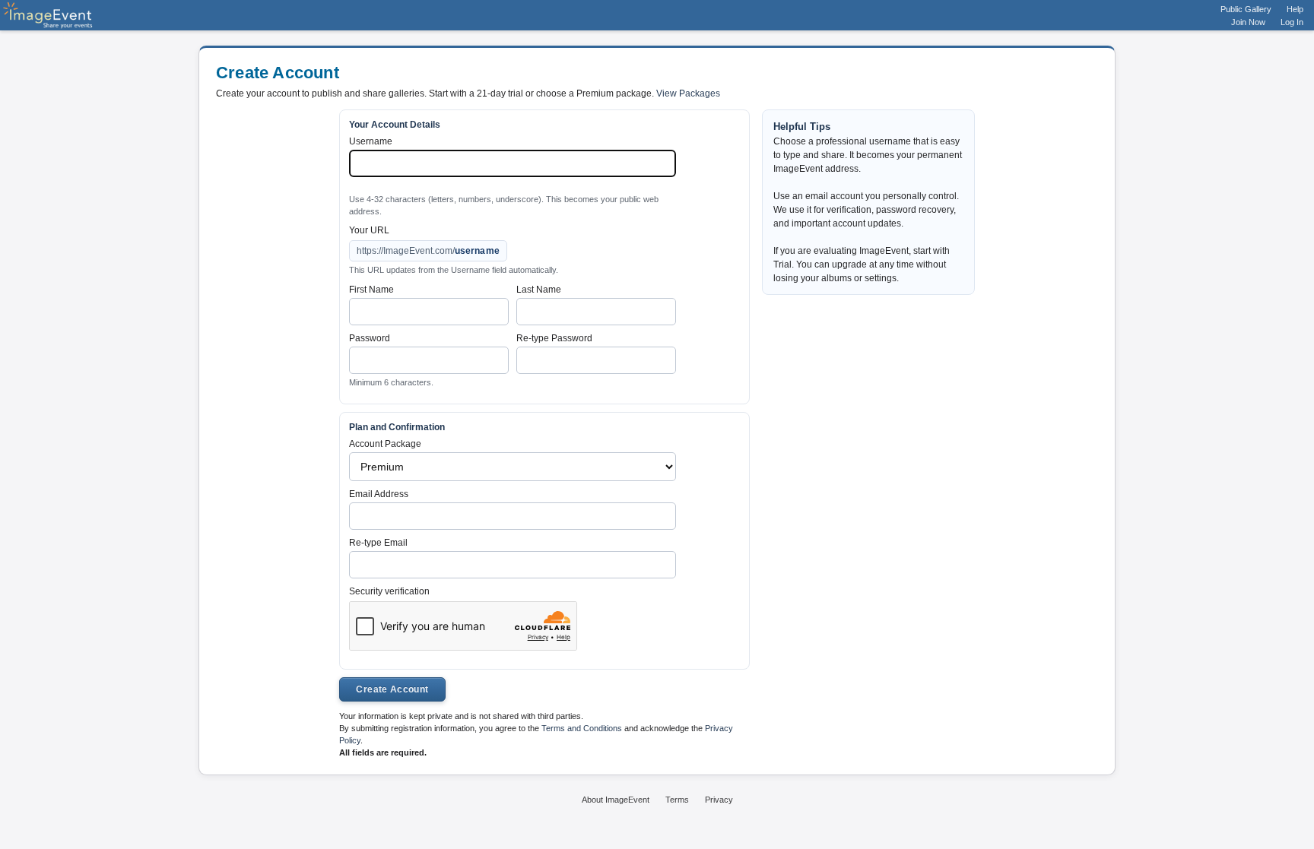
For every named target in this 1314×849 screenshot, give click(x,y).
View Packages (688, 93)
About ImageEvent (615, 799)
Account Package (385, 444)
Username (370, 141)
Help (1295, 9)
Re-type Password (554, 338)
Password (369, 338)
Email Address (378, 494)
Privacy (719, 799)
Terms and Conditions (581, 728)
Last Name (538, 289)
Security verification (389, 591)
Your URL (369, 230)
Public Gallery (1245, 9)
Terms (677, 799)
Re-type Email (378, 542)
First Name (371, 289)
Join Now (1248, 22)
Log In (1292, 22)
